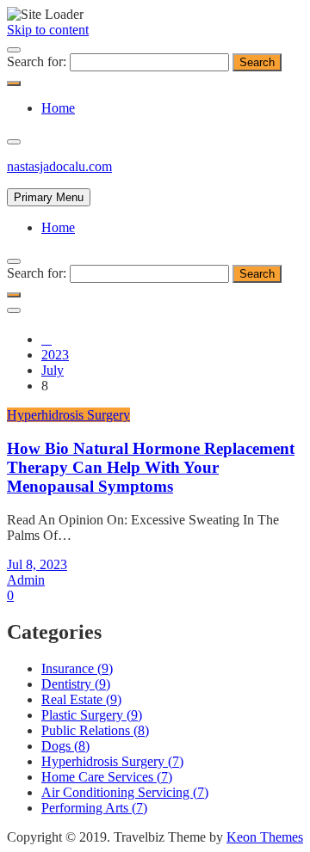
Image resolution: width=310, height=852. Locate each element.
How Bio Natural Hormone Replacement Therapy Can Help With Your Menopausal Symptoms (150, 467)
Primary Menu (49, 197)
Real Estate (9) (81, 699)
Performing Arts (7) (94, 807)
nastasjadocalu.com (59, 166)
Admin (26, 580)
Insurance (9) (77, 668)
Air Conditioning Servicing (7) (124, 792)
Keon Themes (264, 837)
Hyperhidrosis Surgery (68, 415)
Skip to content (48, 29)
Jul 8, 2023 (37, 564)
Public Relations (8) (95, 730)
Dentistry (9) (75, 684)
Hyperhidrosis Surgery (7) (112, 761)
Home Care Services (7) (106, 776)
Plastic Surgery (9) (91, 715)
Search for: (36, 61)
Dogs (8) (65, 746)
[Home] (46, 339)
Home (58, 108)
